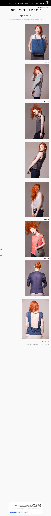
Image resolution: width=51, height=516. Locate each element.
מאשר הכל (13, 512)
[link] (45, 344)
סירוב (26, 512)
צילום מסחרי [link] (47, 7)
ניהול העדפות (20, 512)
